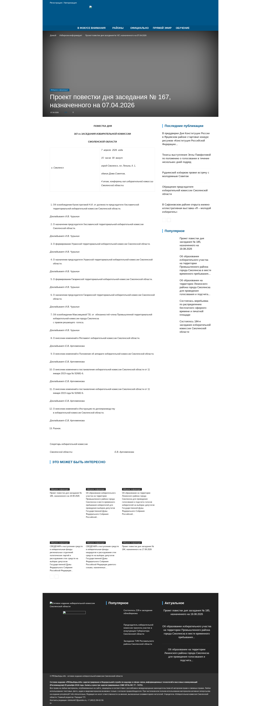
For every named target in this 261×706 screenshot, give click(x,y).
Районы (118, 28)
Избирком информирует (71, 35)
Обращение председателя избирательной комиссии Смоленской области (185, 190)
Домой (53, 35)
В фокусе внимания (91, 28)
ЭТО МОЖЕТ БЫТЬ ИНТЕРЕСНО (78, 462)
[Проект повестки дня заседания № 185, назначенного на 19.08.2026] (66, 479)
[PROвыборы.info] (130, 15)
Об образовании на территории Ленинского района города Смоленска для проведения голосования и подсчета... (195, 287)
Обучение (183, 28)
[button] (207, 28)
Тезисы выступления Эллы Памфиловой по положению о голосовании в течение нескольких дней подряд (186, 158)
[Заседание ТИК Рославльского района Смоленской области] (113, 644)
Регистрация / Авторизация (63, 3)
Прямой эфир (162, 28)
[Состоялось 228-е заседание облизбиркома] (113, 614)
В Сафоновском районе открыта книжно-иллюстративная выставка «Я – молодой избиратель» (186, 208)
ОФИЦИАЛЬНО (139, 28)
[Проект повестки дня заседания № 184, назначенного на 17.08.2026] (138, 532)
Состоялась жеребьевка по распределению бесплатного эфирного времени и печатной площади (194, 307)
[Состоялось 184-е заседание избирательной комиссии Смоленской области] (169, 327)
